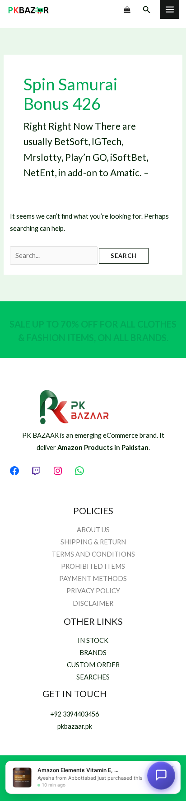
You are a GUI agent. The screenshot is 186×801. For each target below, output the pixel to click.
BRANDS (93, 652)
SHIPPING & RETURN (93, 542)
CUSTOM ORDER (93, 665)
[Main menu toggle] (169, 9)
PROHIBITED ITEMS (93, 566)
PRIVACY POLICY (93, 591)
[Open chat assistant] (161, 776)
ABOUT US (93, 530)
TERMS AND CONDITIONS (93, 554)
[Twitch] (36, 470)
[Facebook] (14, 470)
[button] (147, 9)
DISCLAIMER (93, 603)
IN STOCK (93, 640)
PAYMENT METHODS (93, 578)
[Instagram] (57, 470)
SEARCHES (93, 677)
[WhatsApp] (79, 470)
